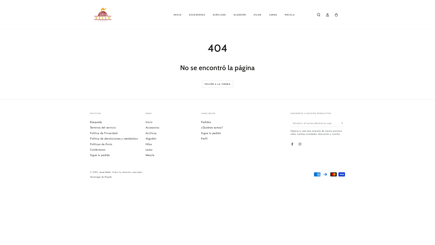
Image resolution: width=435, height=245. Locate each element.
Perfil (204, 139)
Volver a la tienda (217, 84)
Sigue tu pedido (100, 155)
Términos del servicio (103, 127)
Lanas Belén (105, 172)
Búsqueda (96, 122)
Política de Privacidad (103, 133)
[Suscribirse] (343, 123)
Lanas (149, 150)
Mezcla (150, 155)
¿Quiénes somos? (212, 127)
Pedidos (206, 122)
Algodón (151, 139)
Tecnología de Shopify (101, 177)
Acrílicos (151, 133)
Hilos (149, 144)
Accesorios (152, 127)
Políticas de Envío (101, 144)
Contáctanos (97, 150)
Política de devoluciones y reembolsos (114, 139)
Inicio (149, 122)
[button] (318, 15)
